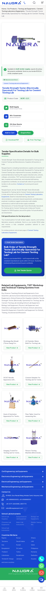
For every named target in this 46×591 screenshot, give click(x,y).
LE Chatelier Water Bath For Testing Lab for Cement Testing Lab (34, 342)
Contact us (20, 184)
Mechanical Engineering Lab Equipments (17, 487)
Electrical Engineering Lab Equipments (17, 482)
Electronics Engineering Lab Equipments (17, 477)
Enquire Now (26, 133)
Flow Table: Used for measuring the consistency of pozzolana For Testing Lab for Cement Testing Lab (34, 415)
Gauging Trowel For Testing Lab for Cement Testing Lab (12, 452)
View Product (11, 348)
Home (4, 9)
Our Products (12, 9)
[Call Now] (41, 559)
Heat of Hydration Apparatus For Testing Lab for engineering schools (11, 415)
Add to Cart (9, 133)
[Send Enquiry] (41, 573)
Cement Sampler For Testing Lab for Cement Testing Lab (34, 379)
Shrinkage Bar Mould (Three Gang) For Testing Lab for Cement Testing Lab (12, 342)
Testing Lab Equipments (27, 9)
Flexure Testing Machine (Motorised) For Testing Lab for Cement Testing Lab (33, 452)
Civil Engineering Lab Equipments (14, 471)
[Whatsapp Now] (41, 566)
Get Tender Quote (24, 270)
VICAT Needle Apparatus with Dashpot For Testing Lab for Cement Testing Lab (12, 379)
